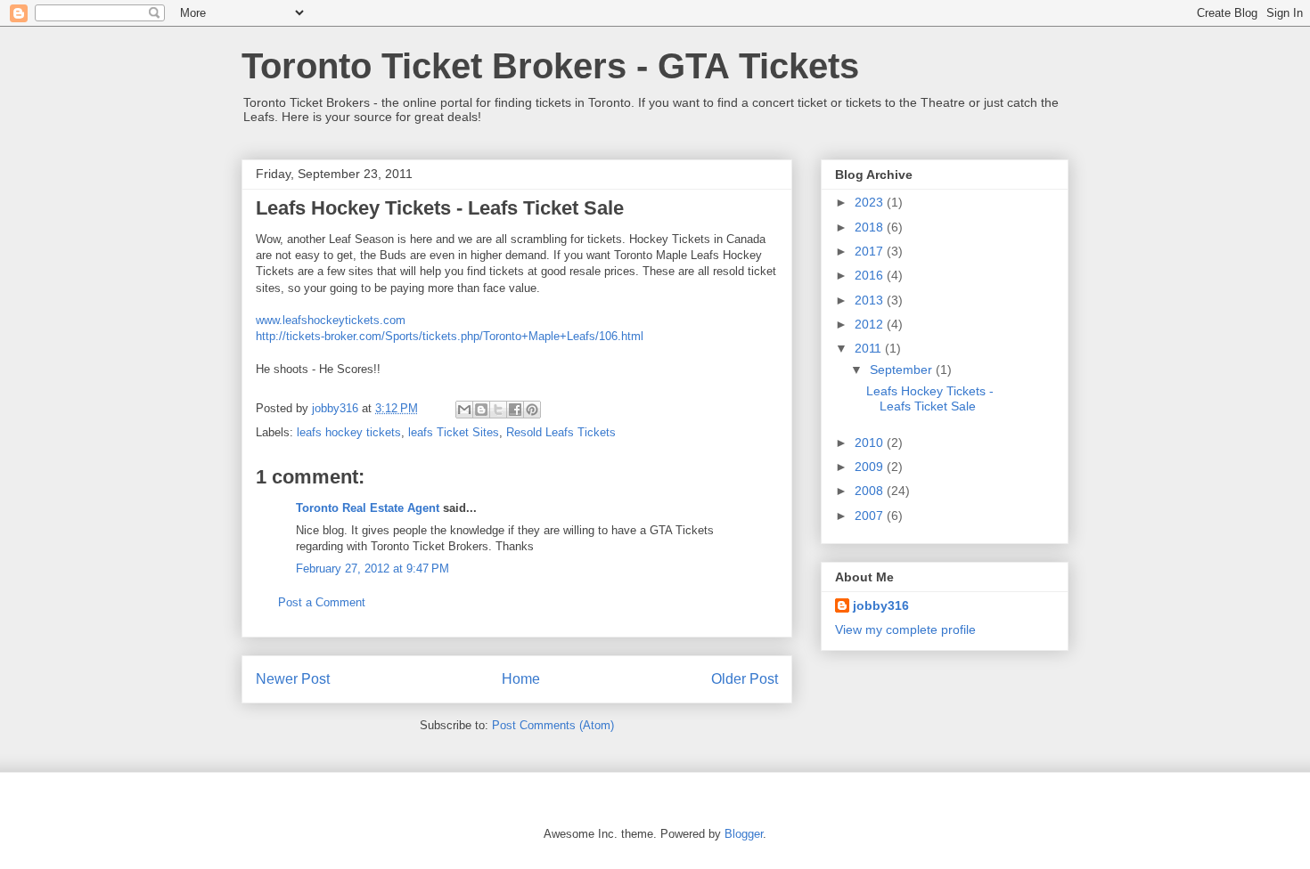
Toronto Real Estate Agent (367, 508)
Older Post (744, 678)
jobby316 (881, 605)
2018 (871, 227)
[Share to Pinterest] (532, 409)
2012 (871, 324)
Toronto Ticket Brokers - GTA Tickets (550, 65)
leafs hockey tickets (349, 432)
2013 (871, 300)
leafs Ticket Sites (453, 432)
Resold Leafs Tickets (561, 432)
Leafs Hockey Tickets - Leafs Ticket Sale (930, 398)
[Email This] (464, 409)
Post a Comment (321, 602)
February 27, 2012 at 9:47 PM (372, 568)
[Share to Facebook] (515, 409)
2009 (871, 466)
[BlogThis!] (481, 409)
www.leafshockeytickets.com (330, 320)
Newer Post (293, 678)
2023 (871, 202)
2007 (871, 515)
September (903, 369)
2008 (871, 490)
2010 (871, 442)
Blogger (744, 834)
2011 (870, 348)
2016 (871, 275)
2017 (871, 251)
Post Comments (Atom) (553, 725)
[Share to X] (498, 409)
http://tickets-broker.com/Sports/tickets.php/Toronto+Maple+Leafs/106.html (449, 336)
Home (521, 678)
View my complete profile (905, 629)
